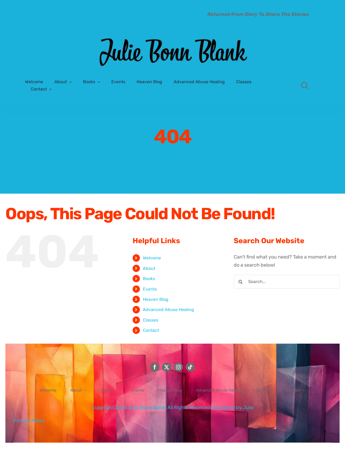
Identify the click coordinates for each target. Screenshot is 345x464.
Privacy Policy (29, 421)
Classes (150, 320)
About (149, 268)
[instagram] (178, 367)
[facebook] (154, 367)
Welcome (152, 257)
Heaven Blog (155, 299)
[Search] (305, 85)
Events (150, 289)
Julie (248, 407)
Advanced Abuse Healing (168, 309)
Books (149, 278)
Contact (151, 330)
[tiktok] (190, 367)
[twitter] (166, 367)
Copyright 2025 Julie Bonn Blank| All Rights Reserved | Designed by (167, 407)
